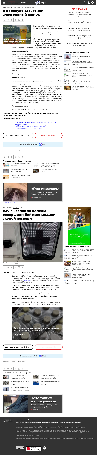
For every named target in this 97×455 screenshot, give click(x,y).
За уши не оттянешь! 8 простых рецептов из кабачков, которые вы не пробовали (83, 88)
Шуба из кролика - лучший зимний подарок (19, 170)
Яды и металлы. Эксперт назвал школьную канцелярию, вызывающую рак (81, 275)
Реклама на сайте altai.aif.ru (40, 420)
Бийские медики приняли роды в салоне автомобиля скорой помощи (50, 383)
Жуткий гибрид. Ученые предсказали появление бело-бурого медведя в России (83, 269)
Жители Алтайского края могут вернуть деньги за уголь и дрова (79, 21)
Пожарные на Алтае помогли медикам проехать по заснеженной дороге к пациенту (20, 389)
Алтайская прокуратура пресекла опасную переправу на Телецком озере (79, 37)
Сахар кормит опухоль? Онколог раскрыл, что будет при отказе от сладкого (79, 14)
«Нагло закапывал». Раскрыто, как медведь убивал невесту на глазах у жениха (82, 257)
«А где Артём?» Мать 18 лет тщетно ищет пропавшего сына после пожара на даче (82, 81)
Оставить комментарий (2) (48, 135)
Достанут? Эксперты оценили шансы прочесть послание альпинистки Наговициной (83, 250)
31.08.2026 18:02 (7, 208)
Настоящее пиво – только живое (29, 128)
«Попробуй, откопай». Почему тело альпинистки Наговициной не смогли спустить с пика (82, 56)
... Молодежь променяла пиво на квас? (31, 126)
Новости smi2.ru (9, 202)
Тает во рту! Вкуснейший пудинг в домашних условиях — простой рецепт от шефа (82, 263)
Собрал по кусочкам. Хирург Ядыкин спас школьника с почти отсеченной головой (83, 282)
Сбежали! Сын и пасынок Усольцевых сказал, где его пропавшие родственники (83, 69)
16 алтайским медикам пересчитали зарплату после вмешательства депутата (19, 377)
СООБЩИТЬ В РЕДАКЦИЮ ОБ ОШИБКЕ (70, 422)
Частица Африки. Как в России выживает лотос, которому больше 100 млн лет (82, 63)
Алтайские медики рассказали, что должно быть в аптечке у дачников (36, 329)
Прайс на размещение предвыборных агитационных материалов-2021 (37, 422)
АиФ (16, 263)
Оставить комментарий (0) (48, 347)
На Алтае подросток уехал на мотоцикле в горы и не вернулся (79, 29)
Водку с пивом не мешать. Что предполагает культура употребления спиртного (50, 165)
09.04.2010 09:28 (7, 7)
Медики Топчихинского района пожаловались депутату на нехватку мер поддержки (50, 377)
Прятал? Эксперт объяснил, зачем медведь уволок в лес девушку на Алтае (82, 75)
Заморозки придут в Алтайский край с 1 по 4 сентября (79, 44)
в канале (27, 280)
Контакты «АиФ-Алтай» (22, 420)
